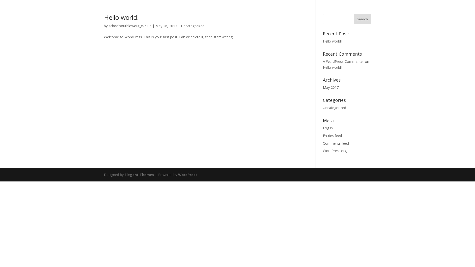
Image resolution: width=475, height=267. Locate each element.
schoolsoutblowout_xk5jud (130, 25)
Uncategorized (192, 25)
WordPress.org (335, 150)
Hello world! (121, 17)
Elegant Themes (139, 174)
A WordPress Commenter (343, 61)
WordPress (187, 174)
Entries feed (332, 135)
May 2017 (331, 87)
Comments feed (336, 143)
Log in (328, 128)
